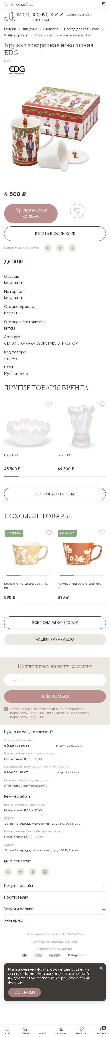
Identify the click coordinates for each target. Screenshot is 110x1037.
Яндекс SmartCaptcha (55, 949)
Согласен (24, 992)
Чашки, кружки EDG (55, 639)
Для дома (30, 29)
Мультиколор (16, 373)
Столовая (50, 29)
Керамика (13, 298)
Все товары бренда (55, 494)
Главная (10, 29)
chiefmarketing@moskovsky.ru (25, 785)
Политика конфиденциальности (55, 941)
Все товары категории (55, 622)
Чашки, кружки (16, 35)
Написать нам (104, 4)
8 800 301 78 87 (16, 772)
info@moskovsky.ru (69, 745)
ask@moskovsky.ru (69, 772)
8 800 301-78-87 (6, 4)
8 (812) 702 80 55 (16, 745)
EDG (7, 61)
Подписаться (55, 696)
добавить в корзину (35, 213)
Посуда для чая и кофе (82, 29)
